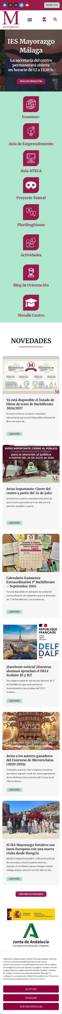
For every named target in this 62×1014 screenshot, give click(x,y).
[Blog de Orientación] (31, 272)
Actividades (31, 255)
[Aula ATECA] (31, 158)
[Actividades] (31, 242)
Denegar (31, 997)
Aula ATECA (31, 170)
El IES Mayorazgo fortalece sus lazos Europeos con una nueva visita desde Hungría (30, 849)
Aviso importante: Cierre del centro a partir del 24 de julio (29, 491)
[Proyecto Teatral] (31, 185)
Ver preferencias (31, 1006)
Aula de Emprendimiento (31, 143)
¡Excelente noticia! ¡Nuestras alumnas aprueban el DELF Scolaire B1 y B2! (28, 671)
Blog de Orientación (31, 285)
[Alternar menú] (29, 19)
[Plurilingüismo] (31, 212)
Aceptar (31, 989)
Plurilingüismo (31, 224)
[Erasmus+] (31, 104)
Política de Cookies (37, 979)
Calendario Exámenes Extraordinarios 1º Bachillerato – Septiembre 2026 (30, 582)
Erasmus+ (31, 116)
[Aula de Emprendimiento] (31, 131)
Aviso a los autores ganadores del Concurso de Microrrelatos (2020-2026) (29, 760)
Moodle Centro (31, 315)
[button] (55, 19)
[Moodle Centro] (31, 303)
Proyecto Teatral (31, 197)
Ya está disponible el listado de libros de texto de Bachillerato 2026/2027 (30, 404)
